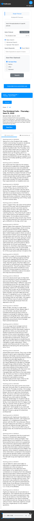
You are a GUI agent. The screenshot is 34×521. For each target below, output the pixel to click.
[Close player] (30, 513)
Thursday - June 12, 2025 (9, 96)
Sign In (30, 5)
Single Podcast (17, 13)
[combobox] (17, 35)
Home (4, 94)
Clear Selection (24, 32)
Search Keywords (10, 48)
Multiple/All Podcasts (17, 17)
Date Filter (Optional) (13, 58)
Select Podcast (9, 32)
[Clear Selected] (26, 35)
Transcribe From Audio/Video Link (17, 86)
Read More (9, 127)
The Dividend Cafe (12, 94)
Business (7, 102)
